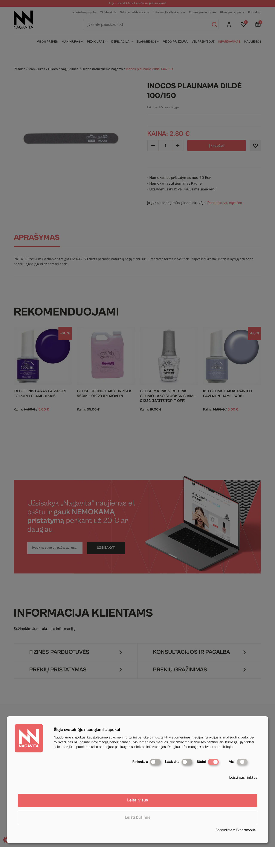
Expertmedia (246, 830)
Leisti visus (137, 800)
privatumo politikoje (217, 747)
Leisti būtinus (137, 817)
